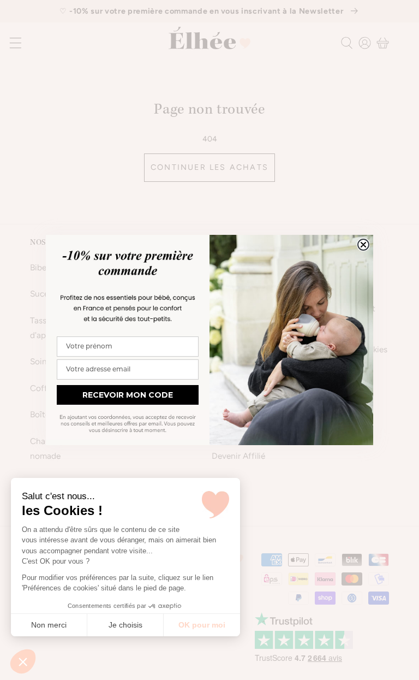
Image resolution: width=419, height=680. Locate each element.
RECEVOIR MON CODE (127, 395)
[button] (23, 661)
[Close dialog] (363, 244)
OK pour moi (201, 624)
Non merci (49, 624)
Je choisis (125, 624)
